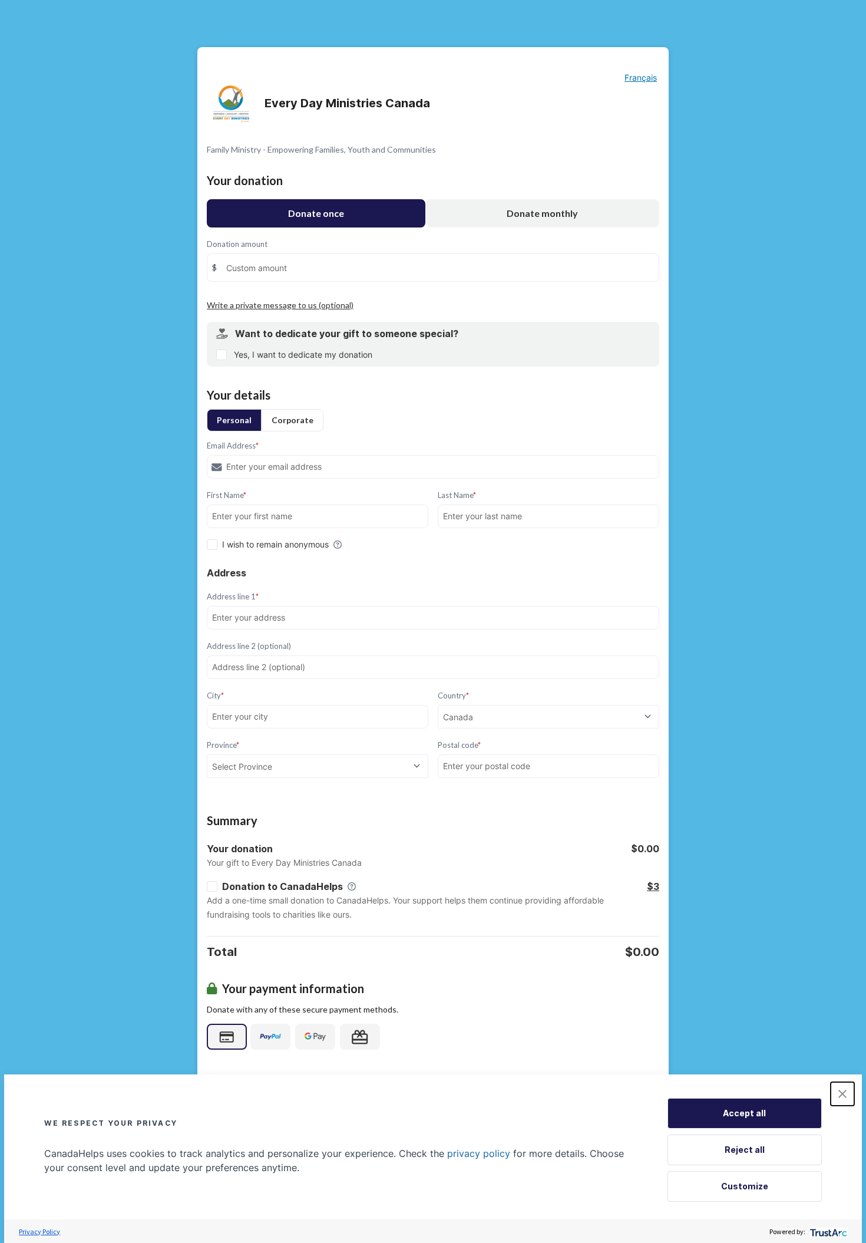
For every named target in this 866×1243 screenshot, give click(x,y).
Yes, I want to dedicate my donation (303, 355)
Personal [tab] (234, 420)
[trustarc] (827, 1231)
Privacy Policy (39, 1231)
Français (640, 77)
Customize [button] (744, 1186)
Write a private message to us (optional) (280, 305)
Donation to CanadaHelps (282, 886)
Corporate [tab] (292, 420)
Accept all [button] (744, 1113)
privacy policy (478, 1153)
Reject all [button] (745, 1150)
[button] (842, 1094)
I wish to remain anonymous (275, 544)
